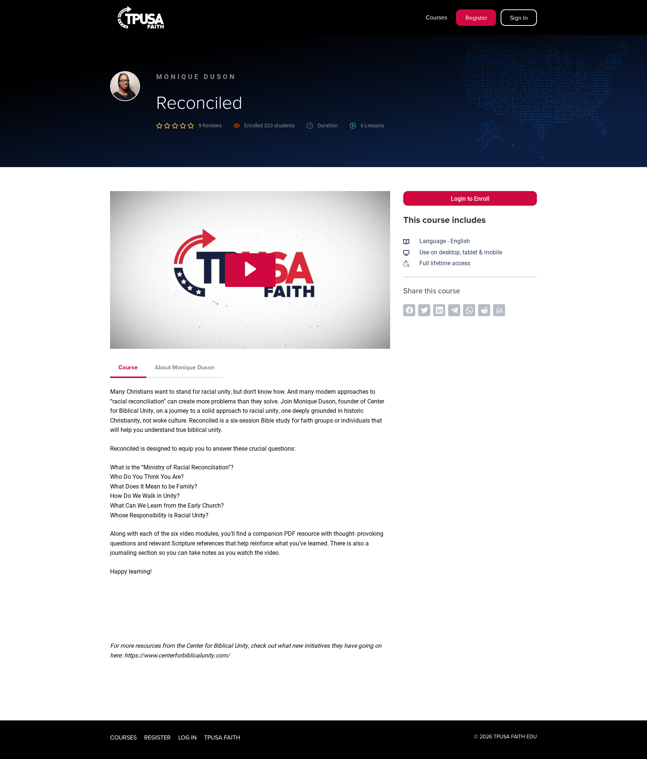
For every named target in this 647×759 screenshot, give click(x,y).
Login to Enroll (470, 198)
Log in (187, 737)
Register (476, 17)
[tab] (128, 368)
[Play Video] (250, 270)
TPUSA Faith (222, 737)
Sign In (519, 17)
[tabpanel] (250, 543)
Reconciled (199, 101)
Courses (436, 17)
